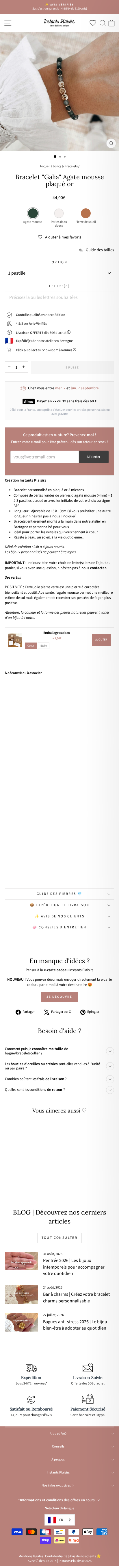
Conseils (58, 1446)
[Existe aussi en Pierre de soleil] (38, 871)
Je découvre (59, 997)
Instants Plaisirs (58, 1472)
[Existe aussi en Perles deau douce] (31, 871)
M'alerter (93, 456)
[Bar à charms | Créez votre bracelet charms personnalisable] (21, 1294)
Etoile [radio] (43, 646)
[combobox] (59, 1520)
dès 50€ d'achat (41, 332)
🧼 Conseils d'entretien (59, 927)
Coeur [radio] (30, 646)
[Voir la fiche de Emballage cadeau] (15, 640)
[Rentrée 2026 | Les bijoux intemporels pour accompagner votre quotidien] (21, 1261)
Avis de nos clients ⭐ (85, 1556)
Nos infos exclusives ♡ (58, 1485)
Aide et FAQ (58, 1433)
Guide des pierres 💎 (60, 893)
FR (61, 1520)
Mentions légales (30, 1556)
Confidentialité (56, 1556)
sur (31, 323)
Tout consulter (60, 1237)
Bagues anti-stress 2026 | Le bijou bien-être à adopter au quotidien (75, 1325)
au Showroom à (44, 350)
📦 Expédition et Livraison (60, 905)
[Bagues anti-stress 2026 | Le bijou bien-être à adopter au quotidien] (21, 1322)
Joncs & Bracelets (65, 166)
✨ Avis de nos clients (59, 916)
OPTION (59, 262)
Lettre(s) (59, 286)
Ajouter (101, 640)
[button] (59, 237)
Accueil (45, 166)
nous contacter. (94, 568)
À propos (58, 1459)
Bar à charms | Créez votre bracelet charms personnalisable (76, 1297)
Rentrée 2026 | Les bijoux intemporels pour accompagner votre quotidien (74, 1267)
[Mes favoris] (94, 22)
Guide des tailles (100, 250)
